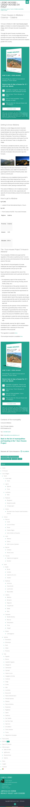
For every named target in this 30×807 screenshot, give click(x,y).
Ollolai (6, 648)
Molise (7, 631)
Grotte (7, 684)
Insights (4, 764)
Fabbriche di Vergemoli (12, 558)
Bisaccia (9, 619)
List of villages (5, 473)
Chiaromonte (10, 586)
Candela (9, 572)
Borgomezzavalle (11, 503)
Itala (6, 687)
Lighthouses (7, 752)
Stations (6, 758)
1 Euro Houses (4, 456)
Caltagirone (8, 665)
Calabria (25, 451)
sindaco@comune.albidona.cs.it (11, 435)
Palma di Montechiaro (10, 696)
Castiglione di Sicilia (10, 676)
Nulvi (6, 645)
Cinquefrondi (10, 605)
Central (5, 517)
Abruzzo (7, 519)
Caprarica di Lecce (11, 575)
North (5, 476)
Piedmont (7, 498)
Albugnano (9, 500)
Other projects (5, 747)
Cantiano (9, 550)
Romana (7, 651)
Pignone (9, 486)
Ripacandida (10, 591)
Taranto (9, 577)
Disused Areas (7, 755)
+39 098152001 (7, 432)
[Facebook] (15, 804)
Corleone (7, 679)
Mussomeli (8, 693)
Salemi (7, 712)
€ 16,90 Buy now (11, 109)
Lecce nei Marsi (11, 524)
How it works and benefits (11, 782)
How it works (5, 738)
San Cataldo (8, 718)
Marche (7, 547)
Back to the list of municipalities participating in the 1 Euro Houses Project (14, 441)
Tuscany (7, 556)
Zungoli (8, 628)
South (5, 564)
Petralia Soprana (9, 698)
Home (3, 468)
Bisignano (9, 603)
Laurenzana (10, 589)
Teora (8, 625)
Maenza (9, 538)
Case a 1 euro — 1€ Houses (19, 801)
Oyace (8, 481)
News (3, 761)
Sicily (5, 654)
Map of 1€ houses (6, 744)
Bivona (7, 659)
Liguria (7, 484)
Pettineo (7, 701)
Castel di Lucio (8, 673)
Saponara (7, 724)
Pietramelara (10, 622)
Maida (8, 608)
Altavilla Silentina (11, 617)
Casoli (8, 522)
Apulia (6, 567)
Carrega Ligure (10, 506)
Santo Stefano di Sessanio (13, 533)
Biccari (8, 569)
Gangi (6, 681)
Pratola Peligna (10, 530)
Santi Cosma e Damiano (13, 544)
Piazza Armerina (9, 704)
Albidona (9, 597)
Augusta (7, 656)
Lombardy (7, 492)
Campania (7, 614)
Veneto (7, 509)
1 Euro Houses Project (6, 458)
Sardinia (6, 637)
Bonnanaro (8, 639)
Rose (8, 611)
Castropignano (10, 633)
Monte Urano (10, 552)
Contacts (4, 766)
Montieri (9, 561)
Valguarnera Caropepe (11, 735)
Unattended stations (6, 784)
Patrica (8, 541)
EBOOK (4, 741)
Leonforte (7, 690)
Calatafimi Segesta (9, 662)
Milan (8, 494)
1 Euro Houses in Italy (13, 456)
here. (16, 333)
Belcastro (9, 600)
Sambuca (7, 715)
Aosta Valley (8, 478)
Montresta (8, 642)
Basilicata (7, 581)
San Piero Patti (9, 721)
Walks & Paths (7, 749)
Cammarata (8, 667)
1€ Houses (14, 458)
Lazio (6, 536)
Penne (8, 527)
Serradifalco (8, 726)
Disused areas (5, 786)
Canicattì (7, 670)
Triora (8, 489)
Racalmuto (8, 707)
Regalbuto (7, 710)
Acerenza (9, 583)
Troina (7, 732)
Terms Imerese (9, 729)
